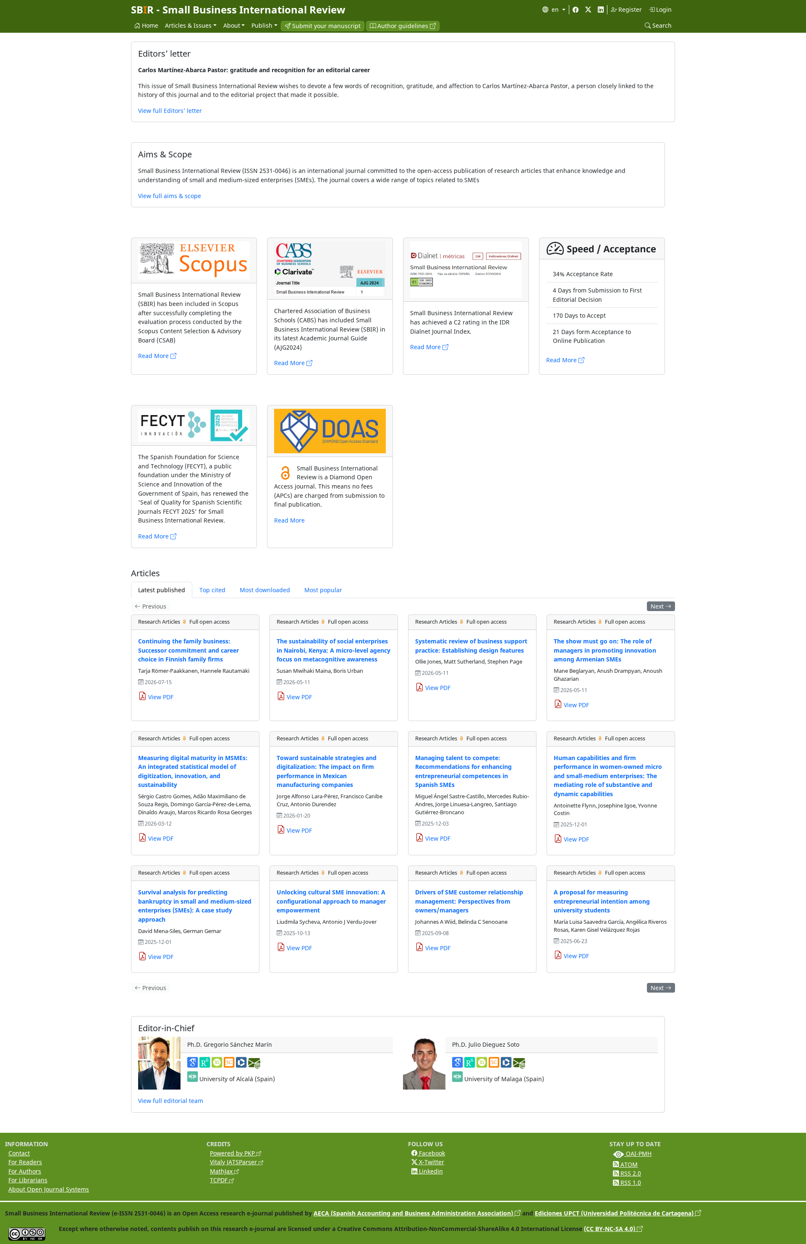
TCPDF (219, 1180)
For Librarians (27, 1180)
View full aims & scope (169, 196)
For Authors (24, 1171)
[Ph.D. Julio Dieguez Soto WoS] (506, 1065)
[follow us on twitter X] (588, 9)
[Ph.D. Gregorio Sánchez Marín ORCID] (217, 1065)
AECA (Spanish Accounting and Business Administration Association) (414, 1213)
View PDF (160, 697)
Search (661, 25)
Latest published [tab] (161, 590)
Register (629, 9)
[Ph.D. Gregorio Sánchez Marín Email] (254, 1065)
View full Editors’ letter (170, 111)
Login (663, 9)
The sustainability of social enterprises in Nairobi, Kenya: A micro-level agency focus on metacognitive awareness (333, 650)
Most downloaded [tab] (265, 590)
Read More (154, 356)
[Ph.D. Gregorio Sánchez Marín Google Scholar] (192, 1065)
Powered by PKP (233, 1153)
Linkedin (430, 1171)
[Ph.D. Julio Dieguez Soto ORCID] (481, 1065)
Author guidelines (403, 26)
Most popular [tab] (323, 590)
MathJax (222, 1171)
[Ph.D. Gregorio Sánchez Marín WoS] (241, 1065)
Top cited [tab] (212, 590)
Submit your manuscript (325, 26)
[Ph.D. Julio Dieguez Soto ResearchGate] (469, 1065)
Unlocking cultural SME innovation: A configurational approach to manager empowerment (331, 901)
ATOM (628, 1164)
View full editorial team (170, 1101)
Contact (19, 1153)
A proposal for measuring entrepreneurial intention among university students (602, 901)
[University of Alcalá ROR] (192, 1079)
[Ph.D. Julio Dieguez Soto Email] (519, 1065)
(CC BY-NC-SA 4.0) (610, 1229)
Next (658, 606)
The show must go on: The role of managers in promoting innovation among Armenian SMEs (605, 650)
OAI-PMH (638, 1154)
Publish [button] (261, 25)
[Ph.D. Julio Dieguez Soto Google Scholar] (457, 1065)
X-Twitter (430, 1162)
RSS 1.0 (630, 1183)
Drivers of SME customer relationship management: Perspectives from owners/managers (469, 901)
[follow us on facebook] (575, 9)
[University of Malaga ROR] (457, 1079)
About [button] (231, 25)
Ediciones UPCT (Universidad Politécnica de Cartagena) (615, 1213)
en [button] (556, 9)
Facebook (431, 1153)
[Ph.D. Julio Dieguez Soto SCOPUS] (494, 1065)
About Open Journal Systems (48, 1189)
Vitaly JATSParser (234, 1162)
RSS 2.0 (630, 1173)
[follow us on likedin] (600, 9)
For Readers (25, 1162)
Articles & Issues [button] (188, 25)
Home (149, 25)
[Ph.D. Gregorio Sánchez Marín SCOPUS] (229, 1065)
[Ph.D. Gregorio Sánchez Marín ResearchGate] (204, 1065)
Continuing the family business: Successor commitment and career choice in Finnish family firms (188, 650)
